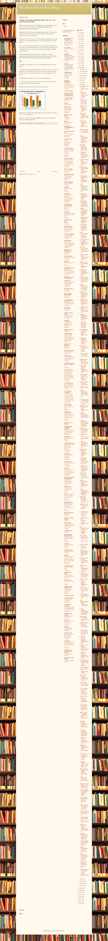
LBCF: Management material (68, 545)
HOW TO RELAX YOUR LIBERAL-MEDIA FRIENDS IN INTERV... (84, 582)
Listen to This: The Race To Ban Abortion (69, 575)
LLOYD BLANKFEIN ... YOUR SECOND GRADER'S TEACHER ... (84, 492)
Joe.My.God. (67, 280)
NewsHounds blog (68, 383)
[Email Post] (36, 123)
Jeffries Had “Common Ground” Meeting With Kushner (69, 283)
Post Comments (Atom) (30, 174)
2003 (80, 901)
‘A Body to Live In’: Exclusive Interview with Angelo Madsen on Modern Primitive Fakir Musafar (68, 162)
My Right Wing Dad (69, 363)
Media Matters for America (68, 330)
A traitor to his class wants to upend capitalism (68, 590)
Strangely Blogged (68, 566)
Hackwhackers (67, 240)
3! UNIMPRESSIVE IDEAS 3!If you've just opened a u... (84, 513)
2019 (80, 48)
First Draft (67, 212)
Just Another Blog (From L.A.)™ (68, 300)
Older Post (55, 171)
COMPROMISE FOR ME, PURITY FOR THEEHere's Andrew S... (83, 341)
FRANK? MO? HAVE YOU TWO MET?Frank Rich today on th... (84, 475)
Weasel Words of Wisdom (68, 614)
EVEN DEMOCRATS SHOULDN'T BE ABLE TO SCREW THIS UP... (84, 188)
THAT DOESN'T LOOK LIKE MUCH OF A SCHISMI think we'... (84, 707)
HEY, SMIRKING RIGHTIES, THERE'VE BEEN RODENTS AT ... (84, 333)
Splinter (66, 555)
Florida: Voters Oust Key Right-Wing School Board (68, 177)
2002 (80, 903)
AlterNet (66, 63)
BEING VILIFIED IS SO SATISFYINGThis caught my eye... (84, 257)
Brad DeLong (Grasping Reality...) (69, 126)
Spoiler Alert (67, 296)
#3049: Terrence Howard (67, 207)
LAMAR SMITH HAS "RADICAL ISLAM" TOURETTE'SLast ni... (84, 521)
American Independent (67, 80)
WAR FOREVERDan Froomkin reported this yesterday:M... (84, 235)
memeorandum (68, 333)
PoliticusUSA (67, 436)
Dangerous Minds (68, 158)
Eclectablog (67, 193)
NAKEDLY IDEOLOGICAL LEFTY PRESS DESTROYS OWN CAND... (84, 423)
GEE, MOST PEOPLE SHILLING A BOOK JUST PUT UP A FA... (84, 147)
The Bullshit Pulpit (68, 183)
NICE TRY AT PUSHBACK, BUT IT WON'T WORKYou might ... (84, 196)
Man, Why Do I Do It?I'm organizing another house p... (84, 813)
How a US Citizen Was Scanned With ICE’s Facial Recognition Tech (69, 496)
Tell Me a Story (68, 580)
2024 (80, 37)
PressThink (67, 454)
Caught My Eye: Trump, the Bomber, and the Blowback (68, 481)
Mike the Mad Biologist (67, 344)
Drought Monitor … (68, 252)
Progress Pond (67, 461)
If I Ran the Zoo (68, 256)
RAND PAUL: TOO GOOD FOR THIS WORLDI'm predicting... (83, 324)
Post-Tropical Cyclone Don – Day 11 (69, 622)
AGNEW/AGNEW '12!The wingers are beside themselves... (84, 506)
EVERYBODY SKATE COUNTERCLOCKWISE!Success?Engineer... (84, 154)
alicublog (66, 54)
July (81, 80)
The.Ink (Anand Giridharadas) (68, 587)
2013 (80, 61)
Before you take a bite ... (69, 582)
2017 (80, 52)
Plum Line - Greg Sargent (68, 423)
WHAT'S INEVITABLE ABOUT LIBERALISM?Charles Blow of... (84, 484)
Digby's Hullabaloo (68, 182)
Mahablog (66, 320)
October (82, 73)
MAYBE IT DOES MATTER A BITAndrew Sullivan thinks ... (84, 625)
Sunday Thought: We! (69, 551)
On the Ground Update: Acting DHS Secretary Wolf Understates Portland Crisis (68, 416)
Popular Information (69, 443)
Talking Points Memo (67, 572)
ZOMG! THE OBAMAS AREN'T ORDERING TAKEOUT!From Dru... (84, 369)
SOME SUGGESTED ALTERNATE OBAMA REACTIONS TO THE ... (83, 139)
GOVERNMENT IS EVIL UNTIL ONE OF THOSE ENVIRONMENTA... (84, 873)
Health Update (67, 309)
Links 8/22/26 (67, 346)
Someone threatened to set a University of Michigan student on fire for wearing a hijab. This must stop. (69, 559)
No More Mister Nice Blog (39, 7)
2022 (80, 41)
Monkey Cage (67, 355)
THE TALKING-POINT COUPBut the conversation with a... (84, 108)
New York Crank (68, 370)
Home (38, 171)
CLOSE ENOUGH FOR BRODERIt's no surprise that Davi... (84, 162)
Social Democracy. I (68, 654)
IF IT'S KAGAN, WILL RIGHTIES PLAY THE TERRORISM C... (84, 699)
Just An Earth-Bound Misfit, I (68, 294)
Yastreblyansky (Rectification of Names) (68, 651)
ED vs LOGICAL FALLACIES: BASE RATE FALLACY (68, 229)
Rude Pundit (67, 523)
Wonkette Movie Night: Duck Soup (68, 628)
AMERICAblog (68, 72)
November (82, 71)
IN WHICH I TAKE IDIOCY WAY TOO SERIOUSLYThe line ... (84, 444)
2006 (80, 894)
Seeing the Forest (68, 530)
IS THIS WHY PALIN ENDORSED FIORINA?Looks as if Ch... (84, 655)
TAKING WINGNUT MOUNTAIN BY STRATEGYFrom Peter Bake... (84, 611)
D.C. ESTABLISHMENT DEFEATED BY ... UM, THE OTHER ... (84, 400)
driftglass (66, 187)
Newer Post (22, 171)
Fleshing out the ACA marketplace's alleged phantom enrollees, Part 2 (69, 644)
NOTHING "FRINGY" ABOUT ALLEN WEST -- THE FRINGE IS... (84, 764)
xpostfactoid (67, 641)
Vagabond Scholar (68, 598)
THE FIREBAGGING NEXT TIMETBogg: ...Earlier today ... (84, 603)
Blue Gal (66, 121)
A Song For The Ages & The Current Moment (69, 303)
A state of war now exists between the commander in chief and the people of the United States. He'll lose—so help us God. (69, 397)
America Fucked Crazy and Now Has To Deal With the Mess (69, 525)
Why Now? (67, 620)
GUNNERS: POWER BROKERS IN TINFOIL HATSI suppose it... (84, 724)
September (82, 75)
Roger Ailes (66, 514)
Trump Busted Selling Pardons (69, 438)
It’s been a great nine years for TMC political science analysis (69, 358)
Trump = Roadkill (68, 170)
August (81, 78)
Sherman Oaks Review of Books (68, 535)
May (81, 84)
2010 (80, 67)
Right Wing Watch (68, 512)
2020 (80, 45)
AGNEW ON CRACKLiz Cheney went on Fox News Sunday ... (84, 95)
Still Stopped (67, 289)
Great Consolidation (69, 234)
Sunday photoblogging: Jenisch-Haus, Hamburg (67, 142)
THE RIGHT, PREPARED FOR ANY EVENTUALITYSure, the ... (84, 499)
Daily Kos (66, 156)
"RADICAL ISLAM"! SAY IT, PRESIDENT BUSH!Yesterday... (84, 415)
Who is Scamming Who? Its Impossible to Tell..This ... (84, 546)
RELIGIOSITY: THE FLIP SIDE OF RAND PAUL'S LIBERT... (84, 348)
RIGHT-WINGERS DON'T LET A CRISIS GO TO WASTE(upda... (84, 785)
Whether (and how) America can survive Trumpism (68, 75)
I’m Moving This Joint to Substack (69, 463)
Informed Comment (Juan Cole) (69, 268)
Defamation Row (68, 616)
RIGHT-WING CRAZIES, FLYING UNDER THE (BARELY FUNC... (83, 452)
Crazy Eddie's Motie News (69, 131)
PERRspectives (67, 412)
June (81, 82)
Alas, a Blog (67, 47)
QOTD (65, 222)
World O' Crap (68, 633)
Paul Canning (67, 404)
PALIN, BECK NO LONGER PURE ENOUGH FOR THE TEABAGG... (84, 662)
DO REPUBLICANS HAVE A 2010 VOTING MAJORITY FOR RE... (84, 530)
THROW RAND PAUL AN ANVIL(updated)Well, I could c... (84, 361)
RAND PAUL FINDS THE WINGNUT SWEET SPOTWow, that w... (84, 124)
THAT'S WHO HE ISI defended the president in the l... (84, 131)
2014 (80, 58)
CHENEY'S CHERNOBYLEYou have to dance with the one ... (84, 849)
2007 (80, 892)
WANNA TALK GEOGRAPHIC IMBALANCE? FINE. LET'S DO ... (84, 553)
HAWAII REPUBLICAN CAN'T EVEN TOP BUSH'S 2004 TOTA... (84, 287)
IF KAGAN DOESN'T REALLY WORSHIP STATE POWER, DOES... (84, 640)
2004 (80, 899)
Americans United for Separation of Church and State (68, 94)
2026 (80, 32)
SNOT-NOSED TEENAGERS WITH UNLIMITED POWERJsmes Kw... (83, 179)
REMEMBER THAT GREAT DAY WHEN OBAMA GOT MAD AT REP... (84, 203)
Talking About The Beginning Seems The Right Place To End (69, 386)
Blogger (63, 930)
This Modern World (69, 595)
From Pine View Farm (68, 220)
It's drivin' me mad (68, 99)
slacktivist (66, 543)
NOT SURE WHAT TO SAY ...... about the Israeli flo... (84, 88)
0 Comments (40, 123)
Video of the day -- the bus (69, 263)
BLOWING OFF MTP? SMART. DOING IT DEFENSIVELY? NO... (84, 302)
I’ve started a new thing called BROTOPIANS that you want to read (69, 608)
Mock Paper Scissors (69, 350)
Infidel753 (66, 261)
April (81, 879)
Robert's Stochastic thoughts (69, 518)
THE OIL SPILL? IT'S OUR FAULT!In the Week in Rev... (84, 102)
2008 (80, 890)
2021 (80, 43)
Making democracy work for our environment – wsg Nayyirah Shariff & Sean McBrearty (68, 197)
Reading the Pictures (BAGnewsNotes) (69, 477)
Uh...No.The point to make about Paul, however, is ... (84, 355)
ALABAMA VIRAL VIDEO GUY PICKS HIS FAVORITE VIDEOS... (84, 468)
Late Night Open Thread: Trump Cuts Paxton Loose (68, 109)
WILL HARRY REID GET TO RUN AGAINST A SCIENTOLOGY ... (84, 539)
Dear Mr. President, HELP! (68, 189)
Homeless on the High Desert (68, 250)
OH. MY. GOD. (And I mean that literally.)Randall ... (84, 684)
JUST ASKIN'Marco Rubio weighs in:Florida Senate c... (84, 779)
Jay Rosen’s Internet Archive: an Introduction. (68, 456)
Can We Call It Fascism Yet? (69, 49)
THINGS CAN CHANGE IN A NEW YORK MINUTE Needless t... (84, 857)
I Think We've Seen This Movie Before (68, 236)
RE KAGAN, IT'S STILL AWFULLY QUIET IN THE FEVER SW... (84, 647)
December (82, 69)
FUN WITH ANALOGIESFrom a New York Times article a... (84, 575)
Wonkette (66, 626)
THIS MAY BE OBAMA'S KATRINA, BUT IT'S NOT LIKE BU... (84, 116)
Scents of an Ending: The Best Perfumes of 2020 (68, 538)
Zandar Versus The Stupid (68, 658)
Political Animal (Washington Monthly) (68, 427)
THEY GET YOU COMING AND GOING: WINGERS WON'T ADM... (84, 771)
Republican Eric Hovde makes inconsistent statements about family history (69, 85)
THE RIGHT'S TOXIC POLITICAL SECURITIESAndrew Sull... (84, 740)
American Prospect (68, 91)
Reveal (66, 493)
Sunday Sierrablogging (69, 257)
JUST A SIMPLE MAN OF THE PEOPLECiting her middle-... (84, 632)
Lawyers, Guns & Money (68, 313)
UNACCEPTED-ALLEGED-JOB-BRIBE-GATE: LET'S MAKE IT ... (83, 227)
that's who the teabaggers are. (26, 114)
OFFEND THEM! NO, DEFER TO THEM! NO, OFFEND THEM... (84, 792)
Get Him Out (67, 117)
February (82, 883)
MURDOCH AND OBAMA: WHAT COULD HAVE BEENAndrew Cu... (84, 279)
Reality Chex (67, 486)
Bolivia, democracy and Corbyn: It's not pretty (68, 407)
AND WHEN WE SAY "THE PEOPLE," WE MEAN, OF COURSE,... (84, 377)
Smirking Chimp (68, 550)
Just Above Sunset (68, 288)
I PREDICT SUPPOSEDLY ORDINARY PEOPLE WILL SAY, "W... (84, 317)
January (82, 885)
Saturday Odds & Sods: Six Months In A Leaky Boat (69, 215)
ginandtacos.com (68, 226)
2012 (80, 63)
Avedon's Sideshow (68, 98)
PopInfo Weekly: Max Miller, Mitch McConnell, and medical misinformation (69, 447)
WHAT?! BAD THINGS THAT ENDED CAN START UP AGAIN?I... (84, 294)
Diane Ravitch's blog (69, 174)
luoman (53, 930)
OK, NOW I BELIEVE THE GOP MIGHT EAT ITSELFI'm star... (84, 249)
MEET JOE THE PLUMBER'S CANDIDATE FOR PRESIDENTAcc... (84, 716)
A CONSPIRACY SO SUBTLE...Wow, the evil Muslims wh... (84, 437)
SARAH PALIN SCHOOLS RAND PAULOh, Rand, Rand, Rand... (84, 272)
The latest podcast (68, 122)
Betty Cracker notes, (32, 39)
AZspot (66, 103)
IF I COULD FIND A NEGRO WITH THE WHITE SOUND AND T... (84, 242)
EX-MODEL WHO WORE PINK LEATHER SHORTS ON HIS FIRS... (84, 220)
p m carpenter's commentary (68, 391)
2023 (80, 39)
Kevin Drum (67, 307)
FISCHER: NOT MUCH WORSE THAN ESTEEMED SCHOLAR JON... (84, 170)
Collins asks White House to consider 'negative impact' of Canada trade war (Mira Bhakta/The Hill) (69, 337)
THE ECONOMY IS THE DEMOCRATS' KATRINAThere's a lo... (84, 560)
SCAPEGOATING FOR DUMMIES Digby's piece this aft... (84, 843)
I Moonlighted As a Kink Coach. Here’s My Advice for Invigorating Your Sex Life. (69, 506)
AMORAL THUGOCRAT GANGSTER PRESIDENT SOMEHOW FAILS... (84, 212)
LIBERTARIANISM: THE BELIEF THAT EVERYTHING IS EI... (84, 309)
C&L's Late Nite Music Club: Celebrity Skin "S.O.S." (69, 151)
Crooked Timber (68, 139)
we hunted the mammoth (67, 605)
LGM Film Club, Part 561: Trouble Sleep (68, 316)
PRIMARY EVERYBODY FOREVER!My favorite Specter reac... (84, 393)
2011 (80, 65)
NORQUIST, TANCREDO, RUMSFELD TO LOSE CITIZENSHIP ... (84, 748)
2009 (80, 888)
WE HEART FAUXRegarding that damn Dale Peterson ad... (84, 430)
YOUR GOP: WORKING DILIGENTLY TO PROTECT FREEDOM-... (84, 732)
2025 (80, 35)
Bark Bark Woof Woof (68, 115)
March (81, 881)
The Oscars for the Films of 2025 (68, 600)
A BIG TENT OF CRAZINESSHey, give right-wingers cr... (84, 807)
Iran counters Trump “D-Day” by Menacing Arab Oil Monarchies (69, 272)
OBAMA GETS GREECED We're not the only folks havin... (83, 864)
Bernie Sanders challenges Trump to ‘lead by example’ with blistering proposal (69, 471)
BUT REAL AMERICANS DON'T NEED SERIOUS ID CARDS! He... (84, 836)
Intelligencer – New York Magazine (69, 277)
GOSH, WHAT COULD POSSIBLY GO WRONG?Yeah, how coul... (84, 677)
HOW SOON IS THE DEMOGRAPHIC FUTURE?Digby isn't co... (84, 568)
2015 (80, 56)
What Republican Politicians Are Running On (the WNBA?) (68, 324)
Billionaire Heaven (68, 351)
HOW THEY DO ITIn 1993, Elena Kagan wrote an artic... (84, 590)
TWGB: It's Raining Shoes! (68, 567)
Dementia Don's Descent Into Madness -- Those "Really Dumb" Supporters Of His (69, 244)
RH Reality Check (68, 502)
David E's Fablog (68, 169)
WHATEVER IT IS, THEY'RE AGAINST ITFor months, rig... (84, 618)
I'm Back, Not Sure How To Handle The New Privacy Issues (68, 42)
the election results (37, 64)
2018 (80, 50)
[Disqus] (38, 148)
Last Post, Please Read (69, 660)
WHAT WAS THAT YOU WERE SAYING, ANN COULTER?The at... (84, 828)
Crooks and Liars (68, 148)
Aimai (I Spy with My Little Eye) (68, 38)
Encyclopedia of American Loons (68, 204)
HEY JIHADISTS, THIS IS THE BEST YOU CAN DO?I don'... (84, 800)
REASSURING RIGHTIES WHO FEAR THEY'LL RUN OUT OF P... (84, 460)
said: (22, 42)
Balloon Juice (67, 107)
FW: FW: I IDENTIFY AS (69, 365)
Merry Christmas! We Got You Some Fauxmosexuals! (68, 635)
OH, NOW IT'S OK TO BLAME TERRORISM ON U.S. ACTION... (84, 756)
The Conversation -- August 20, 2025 (68, 488)
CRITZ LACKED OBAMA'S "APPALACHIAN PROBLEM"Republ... (84, 385)
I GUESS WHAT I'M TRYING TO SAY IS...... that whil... (84, 596)
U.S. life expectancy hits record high (68, 134)
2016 (80, 54)
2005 (80, 897)
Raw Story (66, 468)
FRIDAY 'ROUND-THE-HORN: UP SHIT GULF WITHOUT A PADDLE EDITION (69, 57)
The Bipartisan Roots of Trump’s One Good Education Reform (69, 431)
